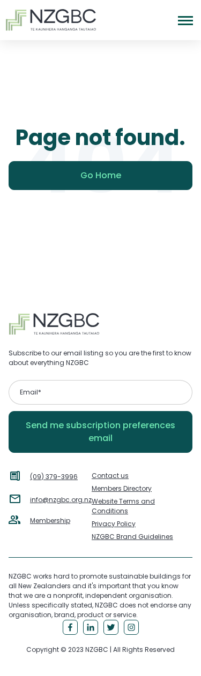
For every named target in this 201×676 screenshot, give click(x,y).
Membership (50, 520)
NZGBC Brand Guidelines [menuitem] (132, 536)
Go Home (100, 175)
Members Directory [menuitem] (122, 488)
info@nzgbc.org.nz (61, 499)
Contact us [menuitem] (110, 475)
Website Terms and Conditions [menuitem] (123, 506)
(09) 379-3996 (54, 476)
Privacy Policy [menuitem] (114, 523)
